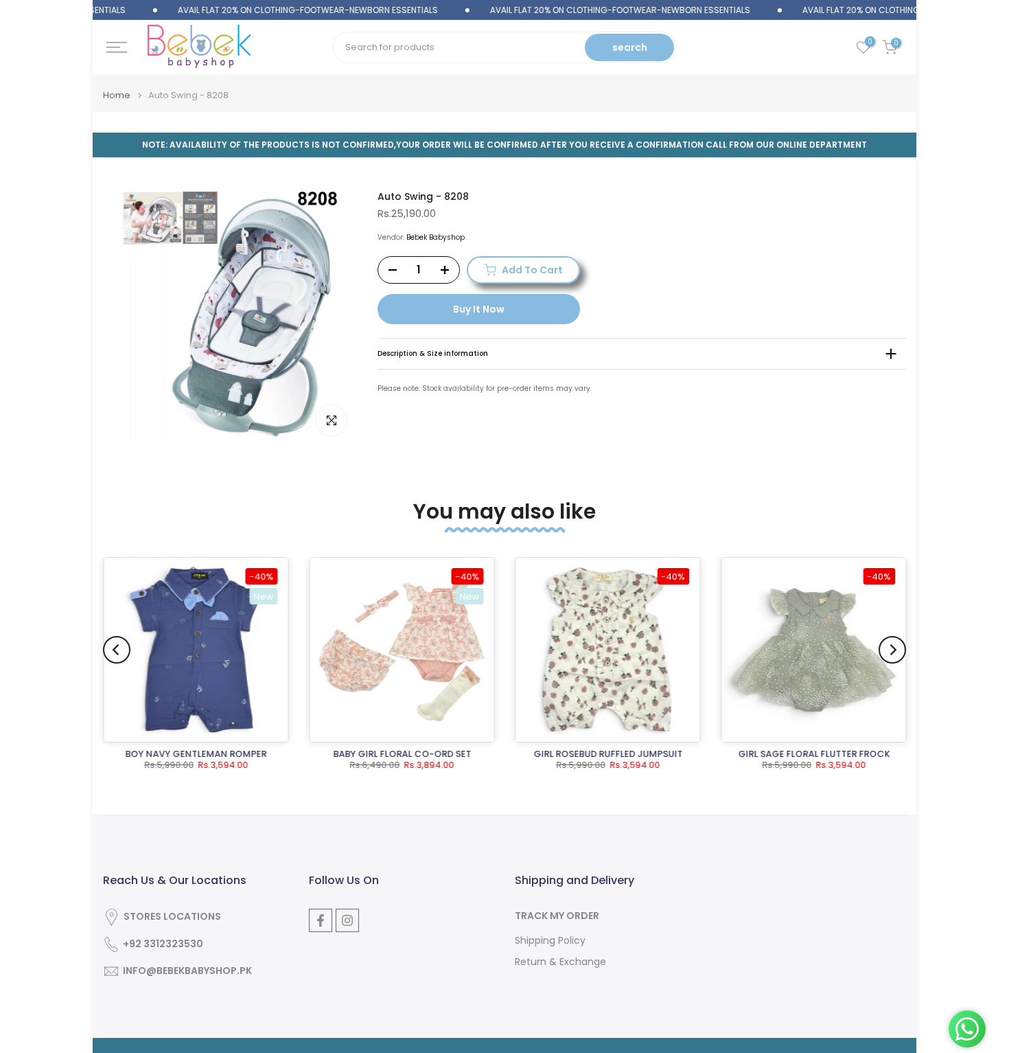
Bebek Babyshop (435, 237)
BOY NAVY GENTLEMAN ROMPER (195, 753)
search (629, 47)
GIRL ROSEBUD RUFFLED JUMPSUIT (607, 753)
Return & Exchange (560, 962)
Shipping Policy (550, 940)
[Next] (892, 650)
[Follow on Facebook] (320, 920)
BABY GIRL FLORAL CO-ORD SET (402, 753)
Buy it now (479, 309)
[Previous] (116, 650)
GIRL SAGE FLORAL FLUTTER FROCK (814, 753)
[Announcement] (281, 10)
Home (116, 95)
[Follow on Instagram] (347, 920)
